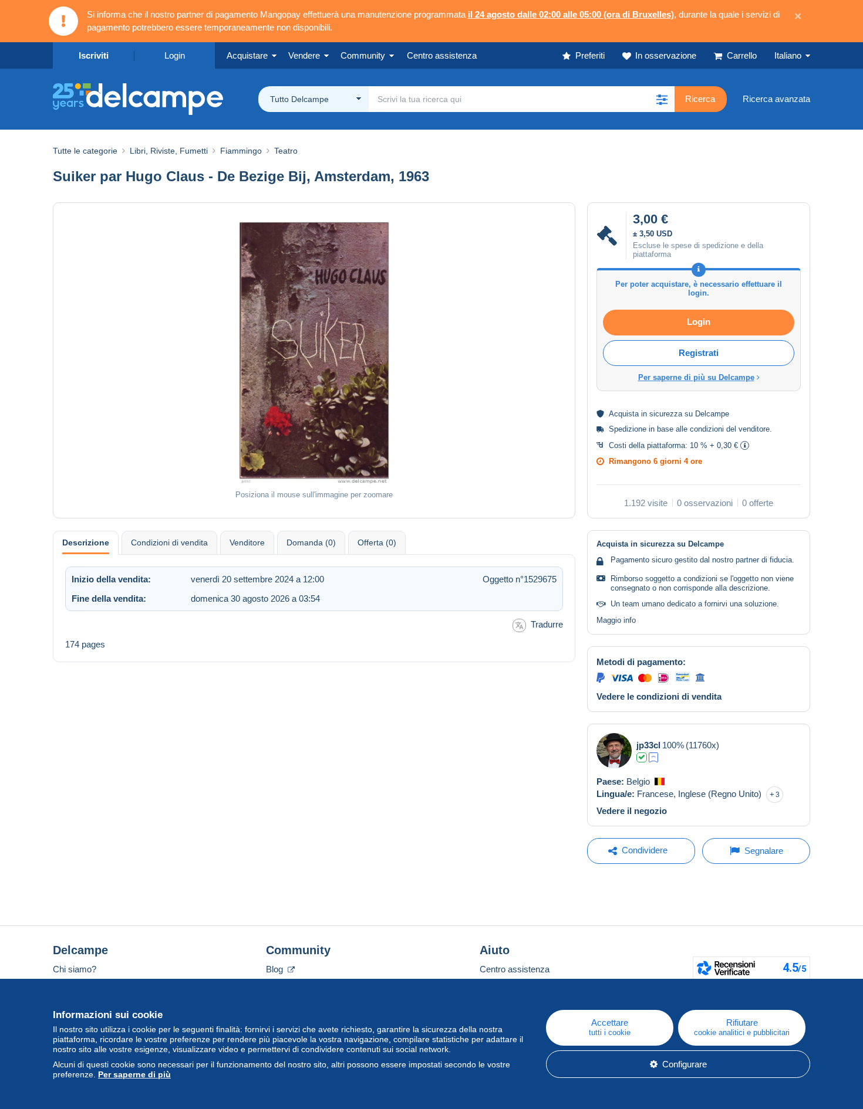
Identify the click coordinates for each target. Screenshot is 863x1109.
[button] (662, 99)
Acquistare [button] (247, 55)
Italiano (787, 55)
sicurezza (665, 413)
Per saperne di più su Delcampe (696, 377)
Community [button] (363, 55)
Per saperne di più (134, 1074)
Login (174, 55)
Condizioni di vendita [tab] (169, 542)
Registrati (699, 353)
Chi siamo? (74, 969)
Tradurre (547, 624)
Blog (275, 969)
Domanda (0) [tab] (311, 542)
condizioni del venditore (730, 429)
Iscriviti (94, 55)
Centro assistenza (515, 969)
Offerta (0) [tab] (377, 542)
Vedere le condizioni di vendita (659, 696)
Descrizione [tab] (85, 542)
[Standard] (653, 757)
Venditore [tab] (247, 542)
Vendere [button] (304, 55)
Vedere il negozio (631, 811)
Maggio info (616, 620)
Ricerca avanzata (776, 99)
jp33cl (648, 745)
